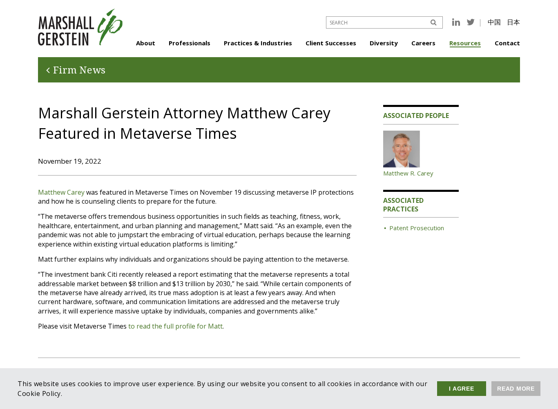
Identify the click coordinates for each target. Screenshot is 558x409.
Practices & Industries (258, 43)
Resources (465, 43)
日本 (513, 22)
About (145, 43)
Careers (423, 43)
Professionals (189, 43)
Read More (516, 388)
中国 (494, 22)
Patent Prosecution (416, 228)
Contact (507, 43)
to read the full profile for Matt (175, 326)
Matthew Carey (61, 192)
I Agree (461, 388)
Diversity (384, 43)
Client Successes (331, 43)
